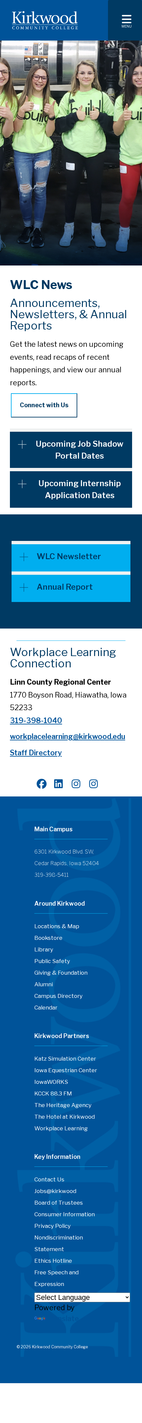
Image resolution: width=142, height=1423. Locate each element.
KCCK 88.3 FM (53, 1093)
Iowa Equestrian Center (65, 1070)
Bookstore (48, 938)
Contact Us (49, 1179)
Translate (63, 1318)
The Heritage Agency (62, 1105)
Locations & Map (56, 926)
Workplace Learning (61, 1128)
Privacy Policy (52, 1226)
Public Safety (52, 961)
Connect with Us (44, 405)
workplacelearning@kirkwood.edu (67, 736)
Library (43, 949)
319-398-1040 (36, 720)
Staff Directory (36, 752)
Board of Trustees (58, 1202)
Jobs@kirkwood (55, 1191)
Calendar (45, 1007)
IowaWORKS (51, 1082)
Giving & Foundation (61, 972)
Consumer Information (64, 1214)
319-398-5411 (51, 875)
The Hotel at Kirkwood (64, 1116)
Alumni (43, 984)
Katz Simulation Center (65, 1058)
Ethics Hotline (53, 1260)
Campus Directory (58, 996)
